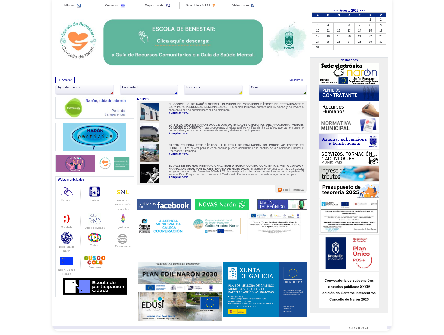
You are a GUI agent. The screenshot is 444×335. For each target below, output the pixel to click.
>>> (362, 10)
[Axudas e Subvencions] (349, 141)
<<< (336, 10)
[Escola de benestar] (181, 42)
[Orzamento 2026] (349, 189)
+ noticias (297, 189)
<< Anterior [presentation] (65, 79)
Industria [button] (193, 87)
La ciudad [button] (130, 87)
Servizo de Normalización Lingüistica (123, 204)
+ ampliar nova (178, 112)
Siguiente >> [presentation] (296, 79)
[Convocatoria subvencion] (349, 290)
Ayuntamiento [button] (69, 87)
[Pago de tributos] (349, 173)
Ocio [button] (254, 87)
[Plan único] (349, 253)
